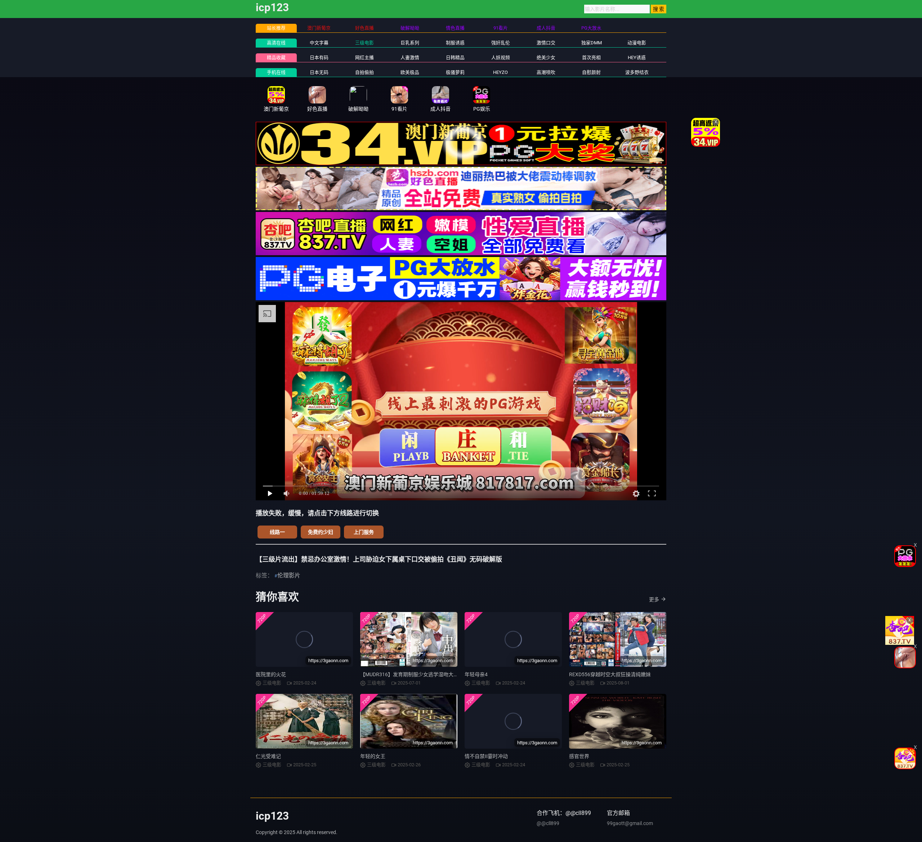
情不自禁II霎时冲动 (486, 756)
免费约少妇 (320, 532)
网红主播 (364, 57)
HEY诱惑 (637, 57)
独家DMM (591, 42)
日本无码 (319, 72)
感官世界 (579, 756)
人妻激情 (409, 57)
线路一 (277, 532)
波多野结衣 (637, 72)
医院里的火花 (271, 674)
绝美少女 (546, 57)
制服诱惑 (455, 42)
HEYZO (500, 72)
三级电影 (364, 42)
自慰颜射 (591, 72)
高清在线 (276, 42)
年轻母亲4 (476, 674)
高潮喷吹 (546, 72)
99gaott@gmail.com (630, 823)
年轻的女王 (372, 756)
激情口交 (546, 42)
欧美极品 (409, 72)
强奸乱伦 (500, 42)
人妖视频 (500, 57)
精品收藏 (276, 57)
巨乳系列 (409, 42)
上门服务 (364, 532)
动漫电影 (636, 42)
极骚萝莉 (455, 72)
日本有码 (319, 57)
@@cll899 (548, 823)
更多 (654, 599)
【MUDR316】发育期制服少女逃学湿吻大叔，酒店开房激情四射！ (434, 674)
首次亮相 (591, 57)
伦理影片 (288, 575)
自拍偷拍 (364, 72)
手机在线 (276, 72)
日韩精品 (455, 57)
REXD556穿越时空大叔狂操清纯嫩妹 (610, 674)
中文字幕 (319, 42)
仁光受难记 (268, 756)
